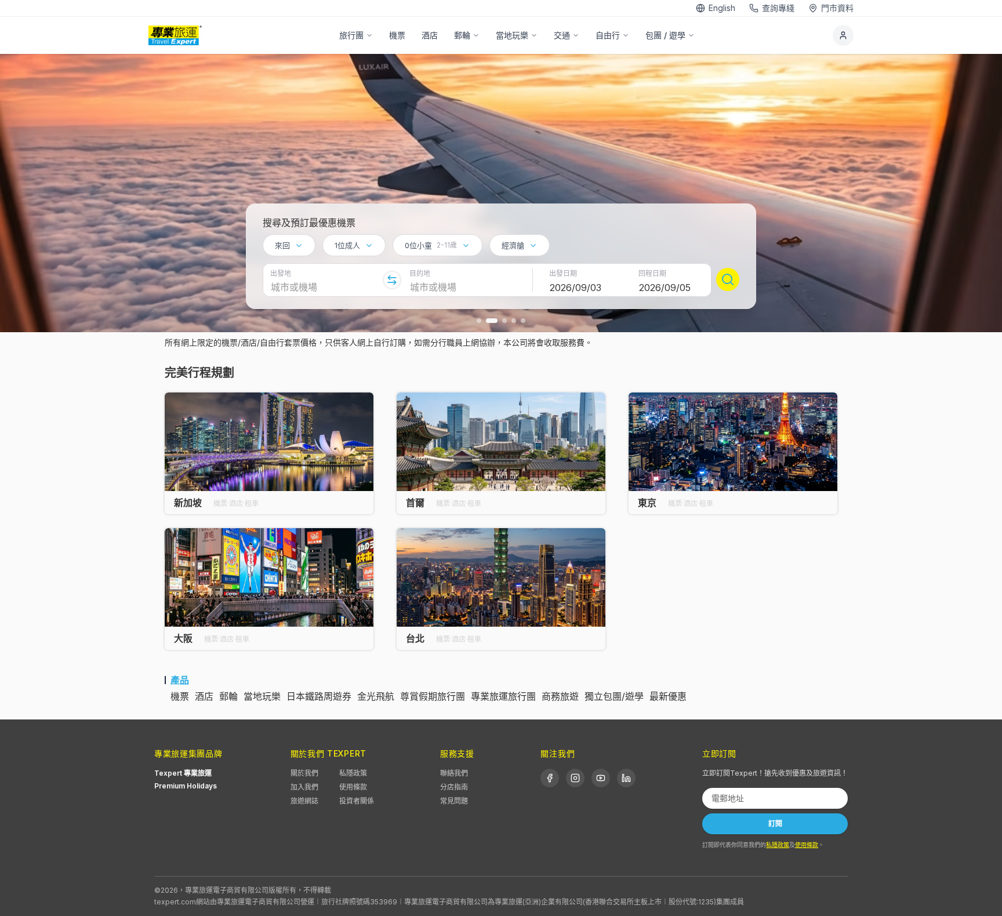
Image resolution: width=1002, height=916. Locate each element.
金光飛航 (375, 696)
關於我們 (304, 773)
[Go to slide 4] (513, 320)
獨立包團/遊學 (614, 696)
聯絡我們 (454, 773)
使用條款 (353, 787)
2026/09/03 (575, 287)
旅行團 (351, 35)
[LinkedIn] (626, 778)
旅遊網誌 (304, 801)
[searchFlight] (727, 279)
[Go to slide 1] (479, 320)
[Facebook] (549, 778)
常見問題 (454, 801)
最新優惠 (668, 696)
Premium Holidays (185, 785)
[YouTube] (600, 778)
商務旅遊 (560, 696)
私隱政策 (353, 773)
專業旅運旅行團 (503, 696)
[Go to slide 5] (523, 320)
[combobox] (289, 245)
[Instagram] (575, 778)
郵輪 (462, 35)
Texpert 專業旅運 (183, 773)
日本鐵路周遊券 (318, 696)
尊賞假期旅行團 (432, 696)
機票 (397, 35)
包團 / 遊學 (665, 35)
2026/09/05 (665, 287)
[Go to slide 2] (492, 320)
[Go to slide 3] (504, 320)
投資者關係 (356, 801)
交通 (562, 35)
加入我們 (304, 787)
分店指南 (454, 787)
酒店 (430, 35)
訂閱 (775, 823)
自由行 (608, 35)
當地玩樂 (512, 35)
